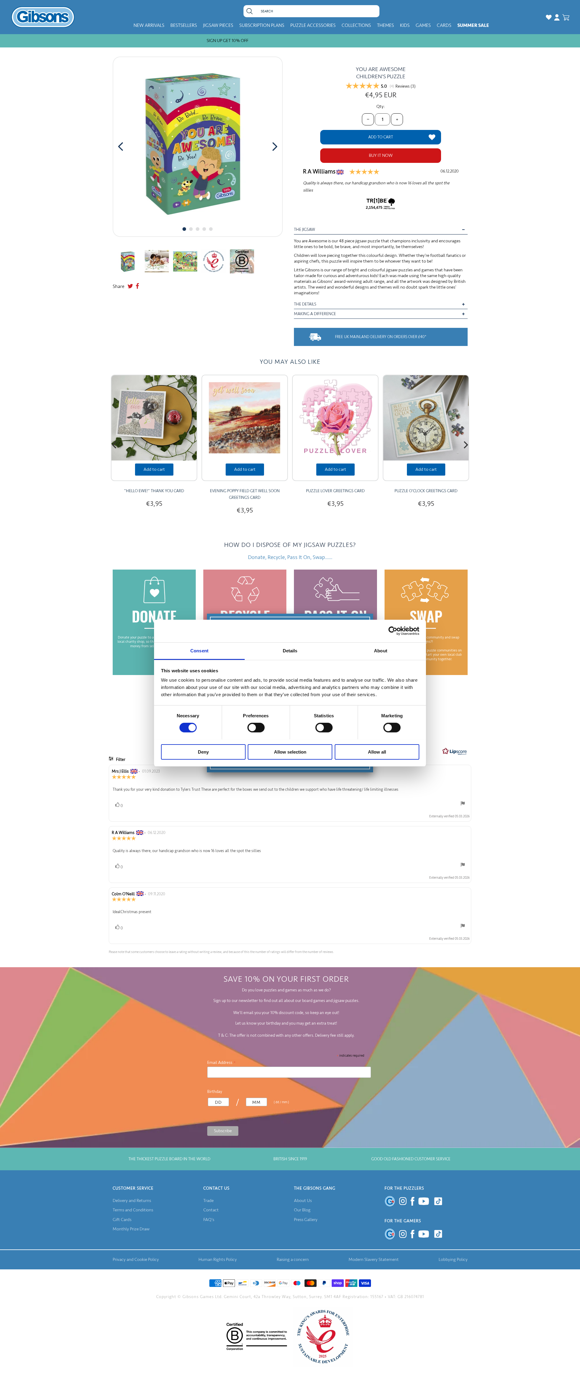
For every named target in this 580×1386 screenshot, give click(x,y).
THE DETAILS (305, 304)
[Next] (465, 445)
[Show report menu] (462, 805)
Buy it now (381, 155)
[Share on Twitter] (130, 286)
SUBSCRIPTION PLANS (261, 25)
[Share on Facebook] (137, 286)
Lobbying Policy (453, 1259)
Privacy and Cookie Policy (136, 1259)
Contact (211, 1210)
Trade (208, 1200)
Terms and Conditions (133, 1210)
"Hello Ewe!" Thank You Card (154, 490)
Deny (203, 751)
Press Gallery (305, 1220)
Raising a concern (293, 1259)
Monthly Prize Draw (131, 1229)
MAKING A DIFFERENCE (315, 313)
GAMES (423, 25)
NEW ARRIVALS (149, 25)
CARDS (444, 25)
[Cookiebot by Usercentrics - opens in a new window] (392, 630)
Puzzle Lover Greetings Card (335, 490)
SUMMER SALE (473, 25)
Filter (120, 759)
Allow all (377, 751)
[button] (184, 229)
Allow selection (290, 751)
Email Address (221, 1063)
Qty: (380, 106)
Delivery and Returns (132, 1200)
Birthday (214, 1091)
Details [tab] (290, 650)
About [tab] (380, 650)
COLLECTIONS (356, 25)
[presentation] (120, 146)
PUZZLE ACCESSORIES (313, 25)
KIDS (405, 25)
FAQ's (208, 1220)
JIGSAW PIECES (218, 25)
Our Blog (302, 1210)
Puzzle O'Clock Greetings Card (426, 490)
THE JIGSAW (304, 229)
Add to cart (154, 469)
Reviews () (405, 86)
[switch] (256, 727)
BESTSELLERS (183, 25)
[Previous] (115, 445)
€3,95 (154, 503)
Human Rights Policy (217, 1259)
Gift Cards (122, 1220)
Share (118, 286)
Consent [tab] (199, 650)
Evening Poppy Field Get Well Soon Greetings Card (245, 494)
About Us (303, 1200)
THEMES (385, 25)
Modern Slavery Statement (374, 1259)
